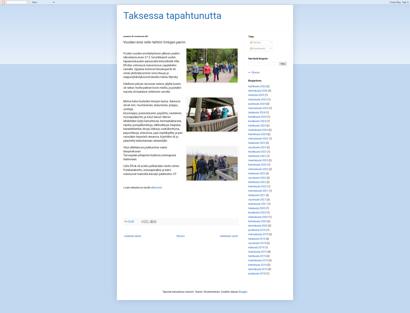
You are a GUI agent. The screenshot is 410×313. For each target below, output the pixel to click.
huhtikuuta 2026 (257, 86)
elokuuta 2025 (256, 95)
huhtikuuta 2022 (257, 182)
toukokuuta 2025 (257, 99)
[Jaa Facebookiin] (152, 221)
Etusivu (180, 236)
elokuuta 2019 (256, 247)
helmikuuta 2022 (257, 186)
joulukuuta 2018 (257, 273)
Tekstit (256, 42)
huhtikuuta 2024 (257, 125)
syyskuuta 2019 (257, 243)
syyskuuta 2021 (257, 199)
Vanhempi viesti (229, 236)
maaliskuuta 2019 (258, 260)
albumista (156, 187)
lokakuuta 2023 (256, 142)
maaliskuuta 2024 (258, 129)
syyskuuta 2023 (257, 147)
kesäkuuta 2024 (257, 121)
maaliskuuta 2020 (258, 217)
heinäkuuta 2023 (257, 151)
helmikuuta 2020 (257, 221)
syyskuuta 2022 (257, 177)
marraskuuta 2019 (258, 234)
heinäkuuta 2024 (257, 116)
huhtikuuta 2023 (257, 156)
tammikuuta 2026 (257, 90)
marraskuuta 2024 (258, 108)
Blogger (242, 291)
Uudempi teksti (132, 236)
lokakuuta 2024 (256, 112)
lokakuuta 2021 (256, 195)
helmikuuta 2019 (257, 264)
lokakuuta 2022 (256, 173)
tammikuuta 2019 (257, 269)
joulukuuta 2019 (257, 230)
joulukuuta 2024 (257, 103)
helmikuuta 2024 (257, 134)
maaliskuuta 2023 (258, 160)
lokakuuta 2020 (256, 208)
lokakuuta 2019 (256, 238)
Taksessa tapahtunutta (172, 15)
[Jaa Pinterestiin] (155, 221)
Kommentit (258, 48)
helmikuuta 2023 (257, 164)
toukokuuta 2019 (257, 251)
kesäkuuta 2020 (257, 212)
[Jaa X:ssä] (149, 221)
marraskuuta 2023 (258, 138)
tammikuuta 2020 (257, 225)
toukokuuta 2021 (257, 203)
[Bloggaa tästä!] (146, 221)
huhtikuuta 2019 (257, 256)
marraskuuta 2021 (258, 190)
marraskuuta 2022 (258, 169)
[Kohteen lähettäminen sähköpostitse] (142, 221)
